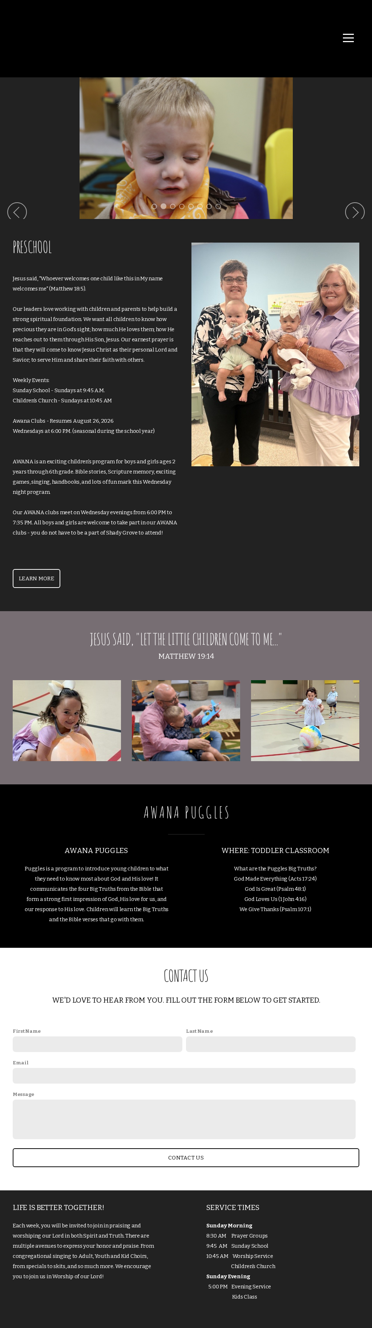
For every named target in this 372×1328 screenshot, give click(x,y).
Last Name (199, 1031)
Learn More (36, 578)
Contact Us (186, 1157)
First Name (27, 1031)
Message (23, 1094)
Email (21, 1063)
